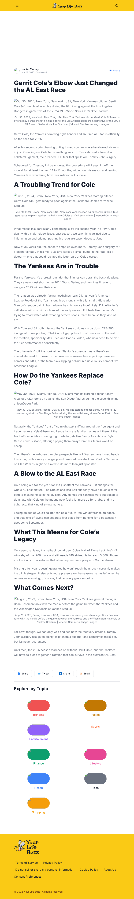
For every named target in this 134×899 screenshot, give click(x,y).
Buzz (37, 891)
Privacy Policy (52, 862)
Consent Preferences (27, 876)
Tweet (45, 673)
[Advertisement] (67, 37)
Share (116, 70)
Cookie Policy (89, 869)
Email (87, 673)
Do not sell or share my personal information (44, 869)
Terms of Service (26, 862)
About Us (110, 869)
